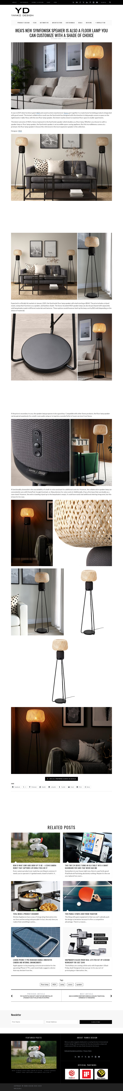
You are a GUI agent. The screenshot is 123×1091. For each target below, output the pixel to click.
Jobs (55, 2)
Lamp (62, 984)
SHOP (48, 2)
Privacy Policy (88, 1051)
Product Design (24, 23)
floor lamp (44, 984)
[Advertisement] (77, 12)
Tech (34, 23)
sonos (70, 984)
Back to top (17, 1088)
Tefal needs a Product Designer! (26, 914)
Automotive (44, 23)
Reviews (89, 23)
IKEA (38, 113)
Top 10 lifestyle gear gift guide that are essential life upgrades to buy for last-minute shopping (36, 995)
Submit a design (38, 2)
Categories (24, 2)
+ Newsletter (100, 23)
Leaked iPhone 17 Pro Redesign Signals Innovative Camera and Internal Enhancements (32, 961)
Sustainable (70, 23)
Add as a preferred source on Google (62, 779)
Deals (80, 23)
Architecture (57, 23)
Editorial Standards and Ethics (73, 1051)
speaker (79, 984)
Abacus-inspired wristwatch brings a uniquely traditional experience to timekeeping (87, 995)
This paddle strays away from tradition (81, 914)
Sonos (66, 113)
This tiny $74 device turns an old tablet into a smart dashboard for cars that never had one (86, 866)
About (14, 2)
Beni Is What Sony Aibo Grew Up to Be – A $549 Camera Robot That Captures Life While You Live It (34, 866)
